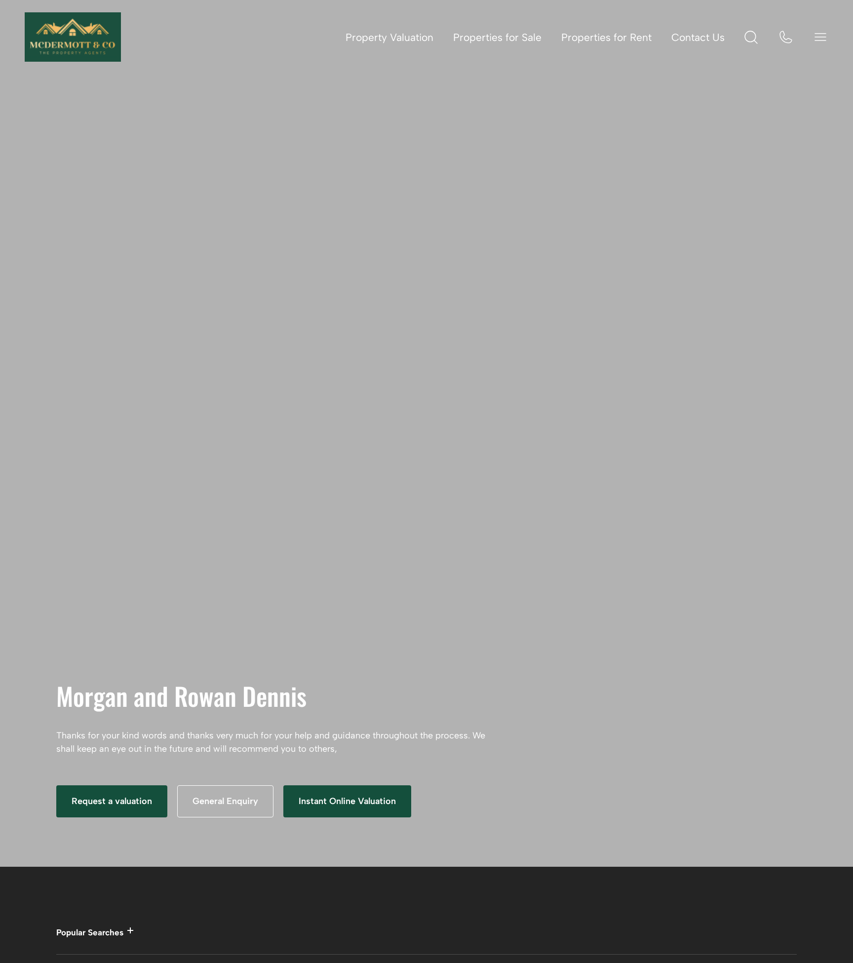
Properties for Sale (497, 37)
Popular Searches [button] (89, 932)
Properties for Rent (606, 37)
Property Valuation (389, 37)
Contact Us (698, 37)
